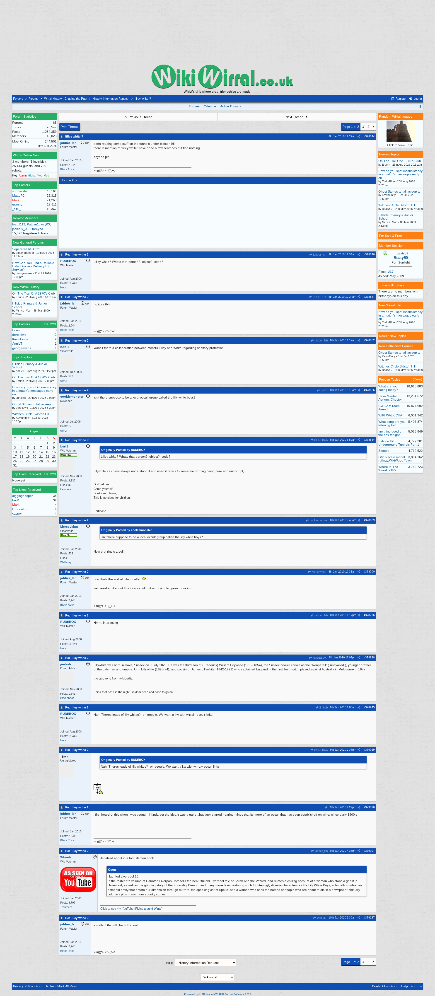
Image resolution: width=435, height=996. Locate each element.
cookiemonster (318, 520)
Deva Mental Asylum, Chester (390, 397)
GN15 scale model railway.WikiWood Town (395, 458)
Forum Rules (45, 986)
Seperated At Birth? (26, 249)
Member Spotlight (391, 245)
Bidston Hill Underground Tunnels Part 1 (398, 442)
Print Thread (70, 126)
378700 (370, 571)
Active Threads (230, 106)
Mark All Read (67, 986)
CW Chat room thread (389, 407)
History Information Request (111, 98)
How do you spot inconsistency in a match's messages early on (34, 390)
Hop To (169, 963)
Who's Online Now (26, 155)
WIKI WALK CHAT (391, 415)
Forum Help (399, 986)
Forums (18, 98)
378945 (370, 707)
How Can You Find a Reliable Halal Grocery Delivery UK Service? (33, 266)
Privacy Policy (23, 986)
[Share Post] (358, 136)
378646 (370, 254)
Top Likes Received (27, 474)
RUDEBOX (319, 297)
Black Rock (67, 169)
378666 (370, 390)
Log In (417, 98)
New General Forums (28, 242)
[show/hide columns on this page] (420, 106)
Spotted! (384, 450)
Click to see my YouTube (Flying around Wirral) (131, 908)
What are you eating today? (388, 388)
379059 (370, 749)
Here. (63, 287)
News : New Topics (392, 336)
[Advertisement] (217, 31)
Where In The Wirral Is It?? (388, 468)
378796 (370, 615)
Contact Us (380, 986)
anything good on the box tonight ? (390, 433)
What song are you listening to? (392, 423)
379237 (370, 917)
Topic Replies (22, 357)
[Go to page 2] (373, 127)
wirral (63, 380)
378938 (370, 657)
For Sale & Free (390, 235)
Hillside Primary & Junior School (29, 305)
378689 (370, 520)
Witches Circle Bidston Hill (30, 414)
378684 (370, 439)
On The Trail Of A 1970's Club (33, 293)
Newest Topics (389, 154)
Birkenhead (67, 698)
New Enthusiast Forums (396, 346)
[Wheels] (78, 891)
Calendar (210, 106)
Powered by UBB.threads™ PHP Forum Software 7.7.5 (217, 994)
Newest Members (25, 218)
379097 (370, 850)
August (34, 431)
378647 (370, 296)
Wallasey (66, 562)
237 (391, 271)
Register (400, 98)
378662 (370, 340)
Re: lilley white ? (77, 254)
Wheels (321, 917)
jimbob (323, 707)
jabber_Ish (319, 254)
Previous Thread (140, 117)
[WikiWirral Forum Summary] (217, 76)
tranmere (65, 489)
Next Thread (294, 117)
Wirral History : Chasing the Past (65, 98)
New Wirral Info (390, 305)
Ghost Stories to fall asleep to (33, 404)
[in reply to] (326, 807)
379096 (370, 807)
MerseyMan (318, 571)
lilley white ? (74, 136)
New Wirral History (26, 287)
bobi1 (324, 390)
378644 (370, 136)
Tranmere (66, 907)
